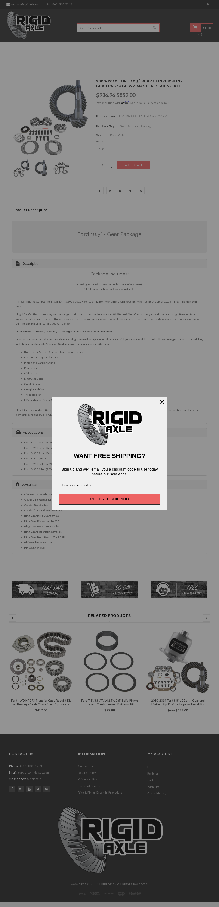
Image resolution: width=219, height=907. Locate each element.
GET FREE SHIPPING (109, 499)
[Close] (162, 402)
